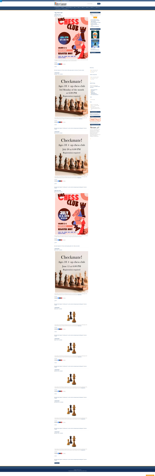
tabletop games (81, 128)
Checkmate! (56, 72)
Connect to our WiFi (94, 23)
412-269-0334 (57, 0)
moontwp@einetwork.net (65, 0)
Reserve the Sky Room (94, 24)
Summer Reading (64, 9)
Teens (78, 7)
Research (91, 7)
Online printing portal (94, 89)
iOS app (92, 91)
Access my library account (95, 19)
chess (63, 70)
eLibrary (87, 7)
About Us (97, 7)
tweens (77, 70)
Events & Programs (57, 70)
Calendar (62, 7)
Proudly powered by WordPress (72, 470)
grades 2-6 (73, 70)
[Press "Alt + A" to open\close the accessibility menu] (1, 1)
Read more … (81, 118)
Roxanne (61, 308)
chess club (66, 70)
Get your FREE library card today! (95, 22)
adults (64, 128)
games (71, 70)
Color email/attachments (94, 94)
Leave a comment (82, 70)
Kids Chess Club (57, 14)
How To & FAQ (58, 9)
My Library (57, 7)
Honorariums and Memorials (95, 49)
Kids (74, 7)
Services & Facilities (69, 7)
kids (75, 70)
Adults (82, 7)
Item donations (93, 48)
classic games (75, 128)
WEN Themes (85, 470)
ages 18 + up (67, 128)
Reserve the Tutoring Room (95, 26)
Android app (92, 90)
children (69, 70)
